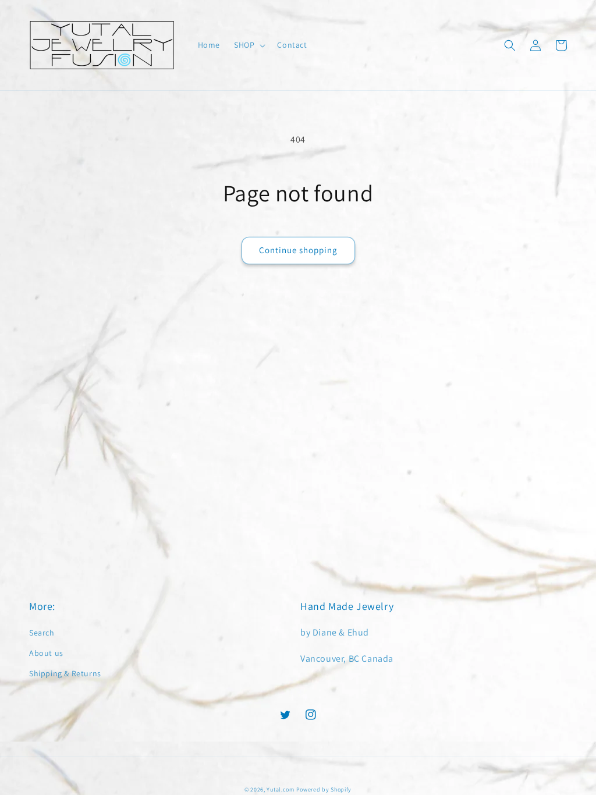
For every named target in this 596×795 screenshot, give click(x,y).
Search (42, 632)
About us (46, 653)
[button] (248, 45)
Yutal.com (280, 789)
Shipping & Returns (65, 673)
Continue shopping (298, 249)
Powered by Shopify (324, 789)
